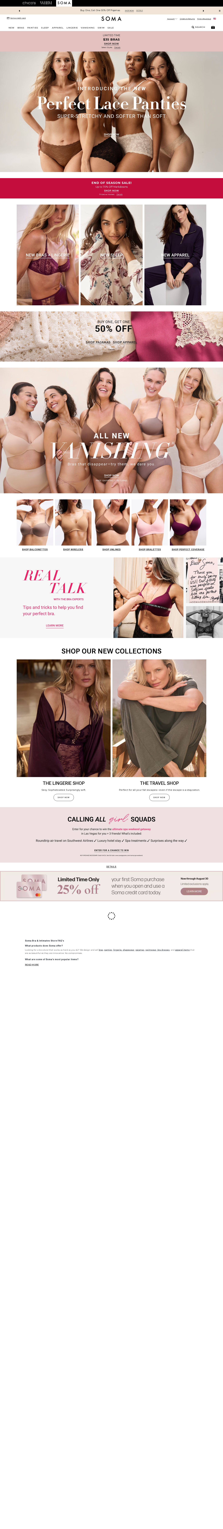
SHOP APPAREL (125, 342)
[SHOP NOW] (111, 41)
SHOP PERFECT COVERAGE (188, 549)
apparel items (182, 996)
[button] (213, 27)
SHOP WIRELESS (73, 549)
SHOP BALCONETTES (35, 549)
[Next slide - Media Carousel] (195, 947)
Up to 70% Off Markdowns (100, 10)
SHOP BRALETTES (150, 549)
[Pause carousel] (219, 11)
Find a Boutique (204, 19)
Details (111, 866)
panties (108, 996)
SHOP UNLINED (111, 549)
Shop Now (124, 11)
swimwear (150, 996)
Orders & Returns (187, 19)
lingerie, (117, 996)
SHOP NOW (111, 43)
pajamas (140, 996)
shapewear (128, 996)
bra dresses (163, 996)
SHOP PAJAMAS (98, 342)
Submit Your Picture (111, 919)
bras (101, 996)
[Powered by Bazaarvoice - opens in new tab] (179, 969)
